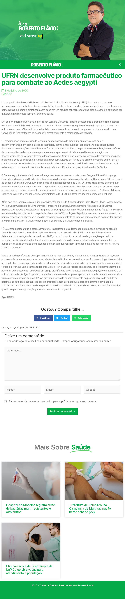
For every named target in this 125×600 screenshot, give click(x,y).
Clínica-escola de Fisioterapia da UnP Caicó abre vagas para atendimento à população (29, 569)
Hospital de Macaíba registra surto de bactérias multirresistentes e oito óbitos (30, 508)
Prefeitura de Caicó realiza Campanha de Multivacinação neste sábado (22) (90, 508)
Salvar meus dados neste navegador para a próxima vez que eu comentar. (53, 401)
